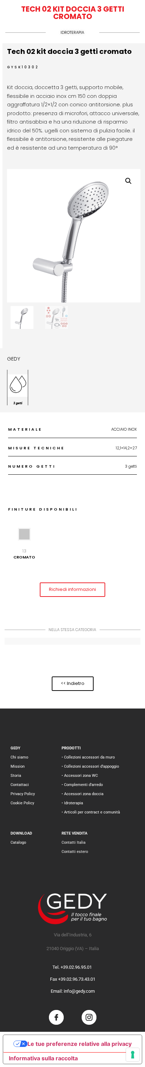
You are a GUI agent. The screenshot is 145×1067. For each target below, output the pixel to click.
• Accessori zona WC (80, 775)
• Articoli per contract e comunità (91, 812)
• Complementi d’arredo (82, 784)
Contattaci (20, 784)
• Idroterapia (72, 803)
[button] (128, 181)
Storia (16, 775)
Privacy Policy (23, 794)
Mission (18, 766)
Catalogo (18, 842)
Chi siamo (19, 757)
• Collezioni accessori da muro (88, 757)
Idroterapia (72, 32)
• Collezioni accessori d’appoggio (90, 766)
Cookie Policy (22, 803)
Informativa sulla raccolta (43, 1058)
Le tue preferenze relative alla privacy (79, 1043)
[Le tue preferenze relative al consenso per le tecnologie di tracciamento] (132, 1054)
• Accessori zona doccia (82, 794)
